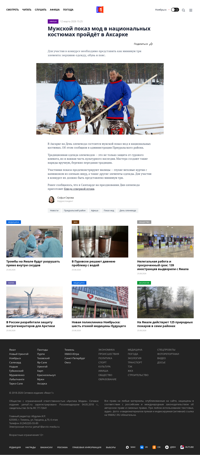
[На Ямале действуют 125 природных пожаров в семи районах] (165, 302)
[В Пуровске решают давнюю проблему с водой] (100, 242)
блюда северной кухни (79, 189)
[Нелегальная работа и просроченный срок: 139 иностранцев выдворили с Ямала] (165, 242)
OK (158, 446)
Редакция (15, 447)
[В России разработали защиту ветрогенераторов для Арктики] (34, 302)
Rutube (189, 446)
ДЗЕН (173, 446)
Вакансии (46, 447)
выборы (111, 447)
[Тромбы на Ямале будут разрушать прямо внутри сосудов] (34, 242)
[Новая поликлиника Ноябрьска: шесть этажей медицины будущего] (100, 302)
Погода (68, 9)
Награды (30, 447)
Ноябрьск (160, 9)
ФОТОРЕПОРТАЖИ (168, 354)
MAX (133, 446)
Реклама (62, 447)
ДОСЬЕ (161, 362)
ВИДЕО (161, 358)
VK (146, 446)
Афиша (55, 9)
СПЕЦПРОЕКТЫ (166, 349)
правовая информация (86, 447)
